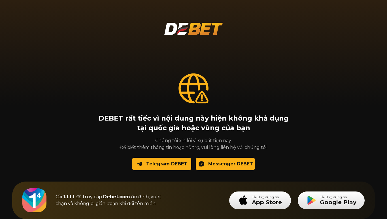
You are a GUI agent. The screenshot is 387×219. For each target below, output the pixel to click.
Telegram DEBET (166, 164)
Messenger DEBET (230, 164)
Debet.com (116, 196)
